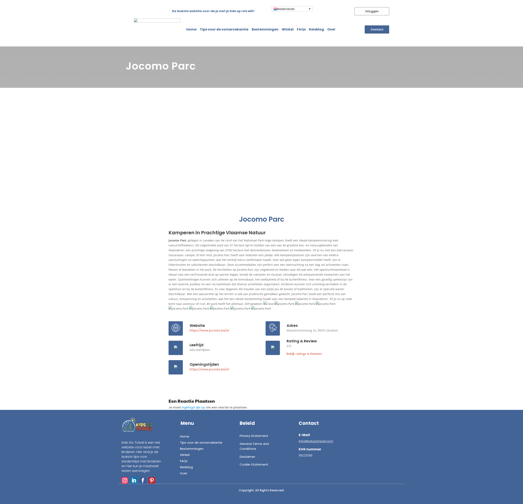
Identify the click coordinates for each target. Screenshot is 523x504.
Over (331, 29)
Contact (377, 29)
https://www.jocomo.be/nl (209, 330)
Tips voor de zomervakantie (224, 29)
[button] (292, 9)
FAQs (301, 29)
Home (191, 29)
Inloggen (372, 11)
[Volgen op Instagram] (125, 480)
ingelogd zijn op (193, 407)
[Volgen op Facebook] (143, 480)
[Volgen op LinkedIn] (134, 480)
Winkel (288, 29)
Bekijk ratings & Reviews (304, 354)
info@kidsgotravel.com (316, 441)
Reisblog (316, 29)
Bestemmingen (265, 29)
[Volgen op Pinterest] (152, 480)
